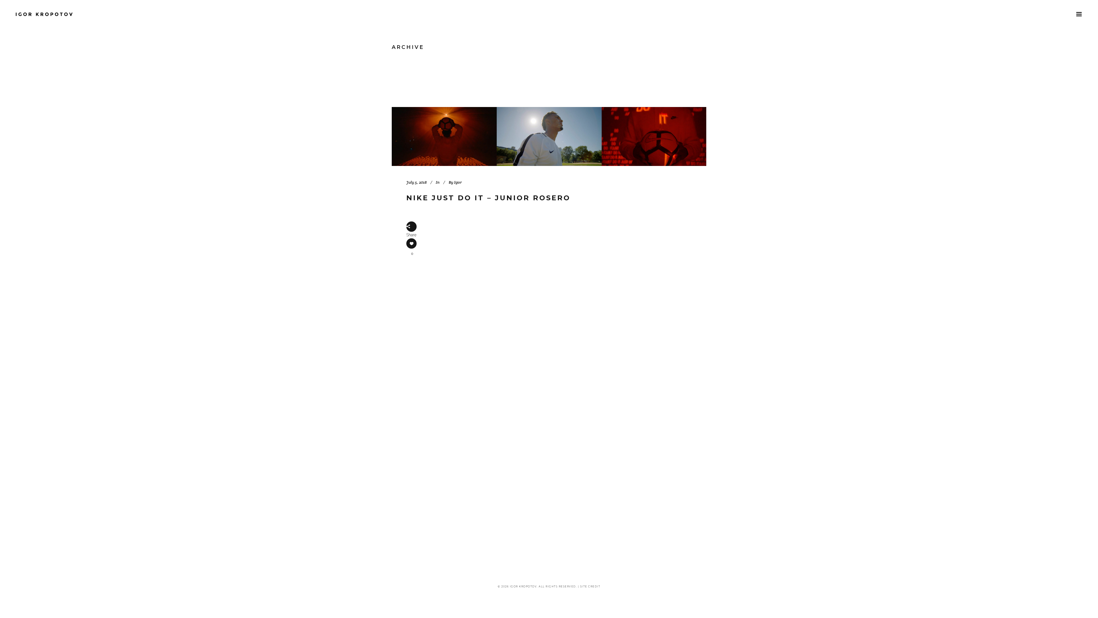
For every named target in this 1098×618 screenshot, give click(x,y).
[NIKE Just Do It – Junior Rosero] (549, 136)
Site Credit (590, 586)
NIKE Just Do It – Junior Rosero (488, 198)
